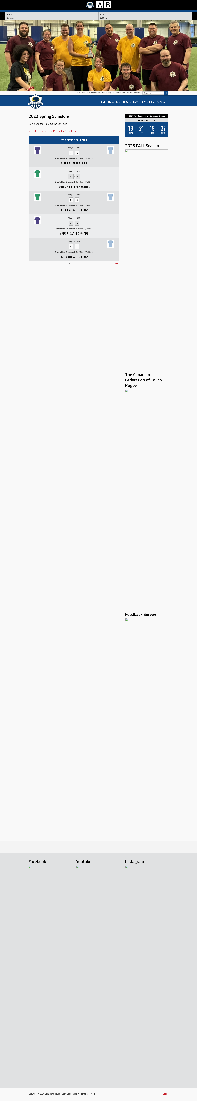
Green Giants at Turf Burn (74, 210)
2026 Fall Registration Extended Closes (147, 115)
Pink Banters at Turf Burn (74, 257)
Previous (34, 263)
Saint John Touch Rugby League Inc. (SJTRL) (94, 93)
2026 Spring (147, 102)
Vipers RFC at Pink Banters (74, 233)
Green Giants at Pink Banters (74, 186)
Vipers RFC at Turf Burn (74, 163)
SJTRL (165, 1093)
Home (102, 102)
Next (116, 263)
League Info (114, 102)
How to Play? (130, 102)
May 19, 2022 (74, 241)
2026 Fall (162, 102)
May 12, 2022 (74, 147)
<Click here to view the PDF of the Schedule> (52, 131)
